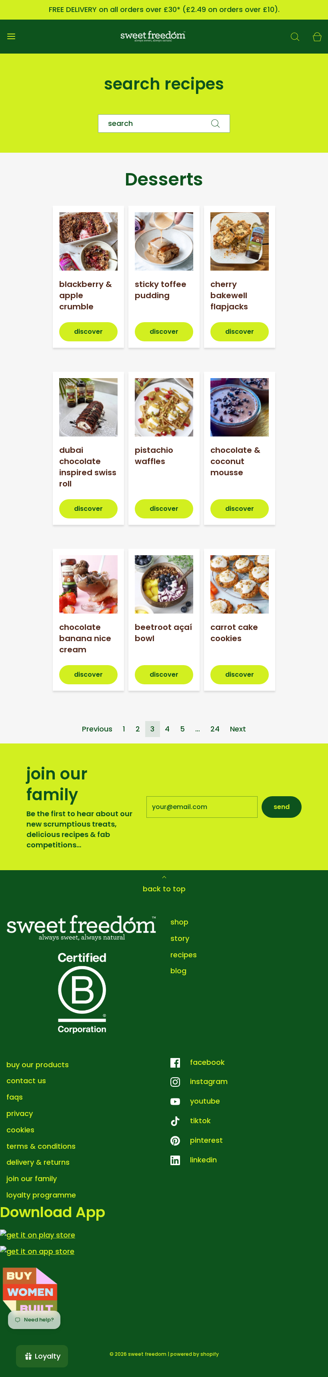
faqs (14, 1097)
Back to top (164, 889)
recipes (183, 955)
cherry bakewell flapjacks (229, 295)
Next (238, 729)
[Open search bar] (295, 37)
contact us (26, 1081)
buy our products (37, 1065)
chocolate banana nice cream (85, 638)
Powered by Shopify (194, 1354)
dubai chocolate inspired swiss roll (87, 466)
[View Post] (88, 241)
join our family (31, 1179)
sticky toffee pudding (160, 290)
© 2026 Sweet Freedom (138, 1354)
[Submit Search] (215, 123)
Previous (97, 729)
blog (178, 971)
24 (215, 729)
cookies (20, 1130)
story (179, 938)
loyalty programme (41, 1195)
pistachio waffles (154, 455)
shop (179, 922)
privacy (19, 1113)
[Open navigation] (11, 37)
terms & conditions (41, 1146)
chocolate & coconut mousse (235, 461)
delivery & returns (38, 1162)
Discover (88, 331)
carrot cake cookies (234, 633)
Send (282, 806)
